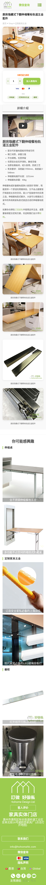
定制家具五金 (21, 23)
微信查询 (24, 5)
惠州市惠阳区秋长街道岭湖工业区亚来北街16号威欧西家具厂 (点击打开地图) (23, 822)
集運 (25, 880)
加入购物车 (31, 81)
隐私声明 (23, 862)
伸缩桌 (11, 97)
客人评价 (23, 807)
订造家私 (19, 210)
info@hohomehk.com (23, 846)
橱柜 (35, 97)
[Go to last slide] (5, 47)
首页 (4, 23)
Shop (11, 23)
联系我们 (23, 838)
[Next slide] (41, 47)
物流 (33, 880)
